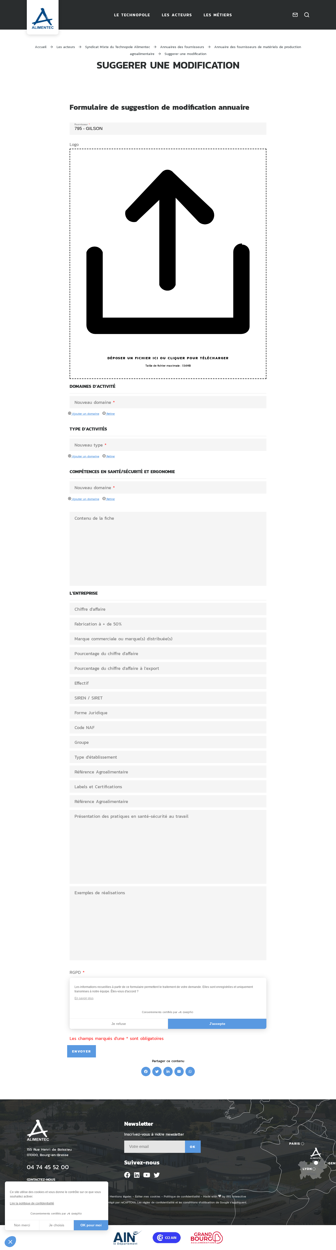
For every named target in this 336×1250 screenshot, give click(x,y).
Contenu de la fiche (94, 518)
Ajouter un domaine (85, 413)
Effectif (82, 682)
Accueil (40, 46)
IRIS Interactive (236, 1196)
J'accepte (217, 1024)
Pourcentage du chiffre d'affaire (106, 653)
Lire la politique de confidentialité (32, 1203)
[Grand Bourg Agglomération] (207, 1238)
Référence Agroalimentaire (101, 771)
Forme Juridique (91, 712)
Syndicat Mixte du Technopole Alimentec (117, 46)
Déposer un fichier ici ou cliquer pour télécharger (168, 357)
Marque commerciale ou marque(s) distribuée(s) (123, 638)
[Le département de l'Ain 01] (127, 1237)
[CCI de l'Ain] (166, 1237)
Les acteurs (66, 46)
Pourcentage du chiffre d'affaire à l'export (117, 668)
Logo (74, 144)
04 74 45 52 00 (48, 1166)
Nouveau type (91, 444)
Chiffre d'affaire (90, 609)
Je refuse (118, 1024)
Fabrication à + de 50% (98, 623)
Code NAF (84, 727)
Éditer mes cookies (147, 1196)
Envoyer (81, 1051)
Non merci (22, 1225)
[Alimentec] (43, 18)
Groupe (82, 742)
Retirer (110, 413)
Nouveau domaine (95, 402)
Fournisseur (82, 124)
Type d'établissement (96, 756)
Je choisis (56, 1225)
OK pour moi (91, 1225)
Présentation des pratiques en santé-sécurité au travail (131, 816)
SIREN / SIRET (89, 697)
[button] (10, 1242)
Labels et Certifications (98, 786)
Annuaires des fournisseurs (182, 46)
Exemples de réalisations (100, 892)
